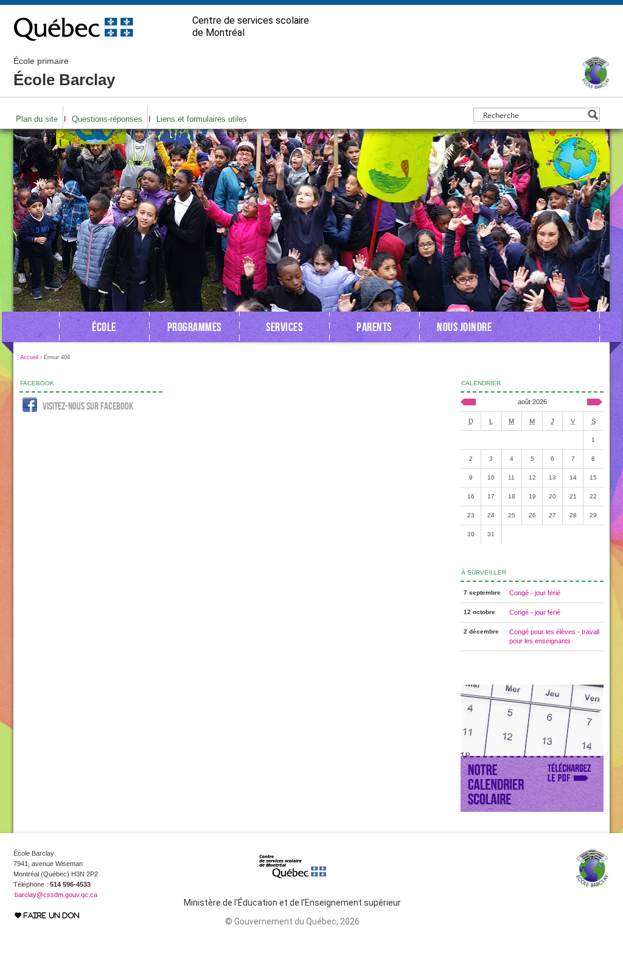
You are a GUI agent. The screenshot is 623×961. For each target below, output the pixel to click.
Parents (374, 327)
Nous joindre (464, 327)
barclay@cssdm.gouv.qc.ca (56, 894)
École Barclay (64, 72)
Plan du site (37, 119)
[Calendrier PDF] (532, 809)
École (104, 327)
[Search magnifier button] (592, 114)
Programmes (194, 327)
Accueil (29, 357)
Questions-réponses (107, 119)
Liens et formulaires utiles (201, 119)
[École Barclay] (596, 84)
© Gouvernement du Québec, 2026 (292, 921)
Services (284, 327)
